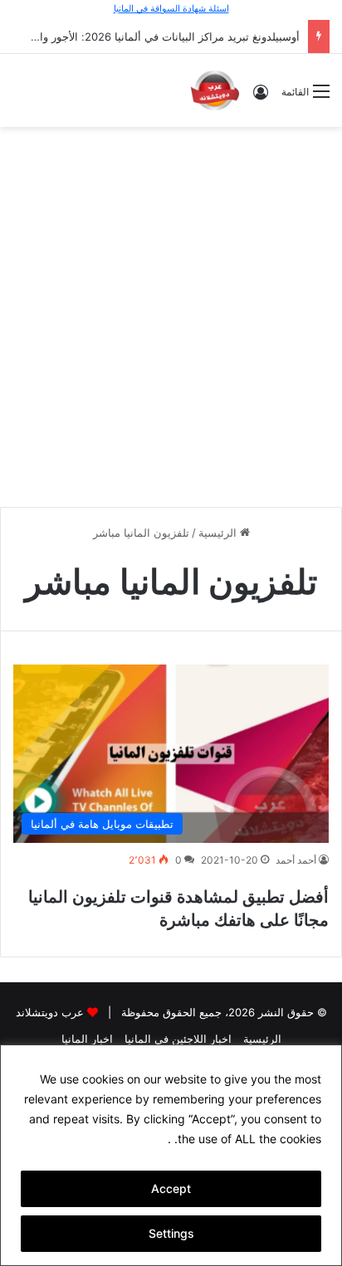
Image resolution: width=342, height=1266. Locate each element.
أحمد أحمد (296, 860)
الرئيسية (219, 532)
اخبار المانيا (87, 1038)
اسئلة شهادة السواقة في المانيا (171, 8)
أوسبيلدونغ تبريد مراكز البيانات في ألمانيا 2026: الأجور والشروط (153, 36)
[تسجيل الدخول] (260, 97)
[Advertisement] (171, 314)
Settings (171, 1233)
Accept (171, 1188)
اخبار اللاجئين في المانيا (178, 1038)
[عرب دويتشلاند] (215, 90)
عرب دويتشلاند (50, 1012)
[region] (171, 1155)
